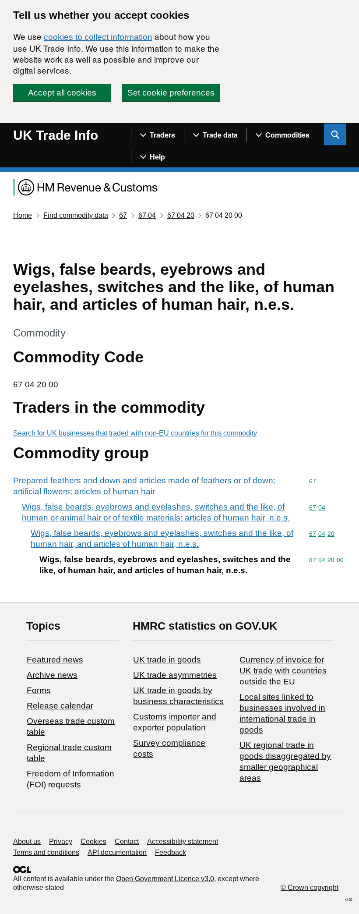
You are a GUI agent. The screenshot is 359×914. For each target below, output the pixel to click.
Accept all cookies (62, 92)
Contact (127, 841)
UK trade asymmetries (175, 675)
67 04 (147, 215)
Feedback (170, 852)
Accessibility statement (182, 841)
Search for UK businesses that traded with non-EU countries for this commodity (135, 433)
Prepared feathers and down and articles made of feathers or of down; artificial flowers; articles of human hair (144, 486)
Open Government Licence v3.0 (165, 878)
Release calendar (60, 705)
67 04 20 (180, 215)
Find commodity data (75, 215)
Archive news (52, 675)
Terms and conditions (46, 852)
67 (123, 215)
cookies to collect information (98, 37)
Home (22, 215)
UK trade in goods (167, 659)
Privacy (60, 841)
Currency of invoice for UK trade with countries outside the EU (283, 670)
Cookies (93, 841)
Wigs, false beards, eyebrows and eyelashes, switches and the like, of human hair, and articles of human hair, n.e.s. (162, 538)
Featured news (55, 659)
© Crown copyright (309, 887)
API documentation (117, 852)
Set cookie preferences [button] (171, 92)
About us (27, 841)
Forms (39, 690)
